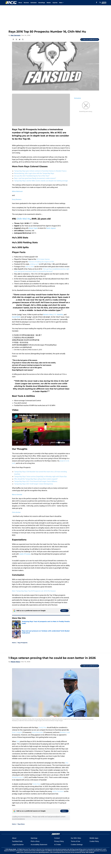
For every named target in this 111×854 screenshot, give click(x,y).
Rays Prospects (22, 642)
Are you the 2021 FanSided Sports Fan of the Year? (31, 176)
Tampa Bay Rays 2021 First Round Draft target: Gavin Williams (35, 481)
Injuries (55, 2)
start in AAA (29, 266)
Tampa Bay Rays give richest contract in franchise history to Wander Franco (40, 171)
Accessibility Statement (39, 844)
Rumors (26, 2)
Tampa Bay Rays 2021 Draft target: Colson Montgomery (33, 484)
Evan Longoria (17, 732)
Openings (34, 838)
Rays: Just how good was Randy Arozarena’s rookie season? (35, 178)
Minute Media (12, 849)
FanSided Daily (17, 841)
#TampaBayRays (51, 345)
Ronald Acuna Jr (17, 777)
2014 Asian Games (43, 259)
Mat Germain (15, 35)
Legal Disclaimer (18, 844)
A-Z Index (57, 844)
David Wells (16, 317)
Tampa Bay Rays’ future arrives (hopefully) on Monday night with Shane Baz (40, 476)
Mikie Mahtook (17, 191)
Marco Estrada (17, 494)
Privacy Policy (59, 841)
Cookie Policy (94, 841)
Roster (49, 2)
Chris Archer (16, 512)
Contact (57, 838)
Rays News (21, 824)
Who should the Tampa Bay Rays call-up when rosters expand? (36, 479)
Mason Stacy (15, 662)
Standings (41, 2)
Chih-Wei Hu (24, 218)
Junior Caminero (58, 791)
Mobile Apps (94, 838)
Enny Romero (16, 199)
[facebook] (96, 2)
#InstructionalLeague (36, 345)
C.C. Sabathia (58, 314)
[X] (100, 2)
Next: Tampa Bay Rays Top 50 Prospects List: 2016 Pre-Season (34, 591)
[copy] (22, 39)
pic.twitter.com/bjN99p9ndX (22, 347)
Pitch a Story (35, 841)
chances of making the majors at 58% (41, 262)
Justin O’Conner (24, 554)
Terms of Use (75, 841)
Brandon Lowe (65, 732)
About (14, 838)
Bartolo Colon (48, 314)
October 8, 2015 (37, 350)
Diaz (17, 741)
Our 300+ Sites (76, 838)
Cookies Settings (77, 844)
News (20, 2)
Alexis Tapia (33, 228)
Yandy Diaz (42, 727)
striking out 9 (34, 264)
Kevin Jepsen (51, 228)
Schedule (34, 2)
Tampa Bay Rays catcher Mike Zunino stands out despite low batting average (41, 181)
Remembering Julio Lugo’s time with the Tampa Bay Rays (34, 173)
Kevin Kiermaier (37, 732)
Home (14, 642)
